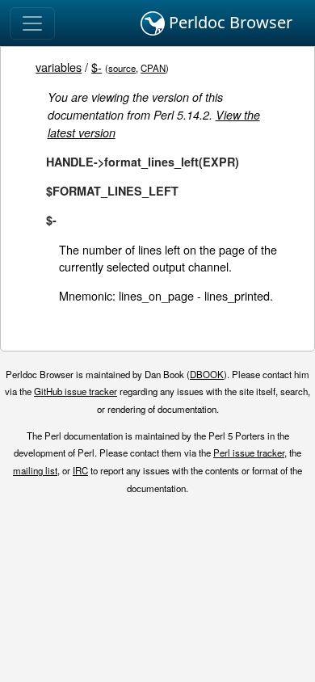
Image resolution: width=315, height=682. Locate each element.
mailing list (35, 470)
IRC (80, 470)
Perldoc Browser (228, 22)
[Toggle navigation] (32, 23)
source (122, 67)
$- (96, 66)
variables (59, 66)
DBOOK (207, 374)
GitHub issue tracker (75, 391)
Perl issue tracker (248, 452)
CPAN (153, 67)
